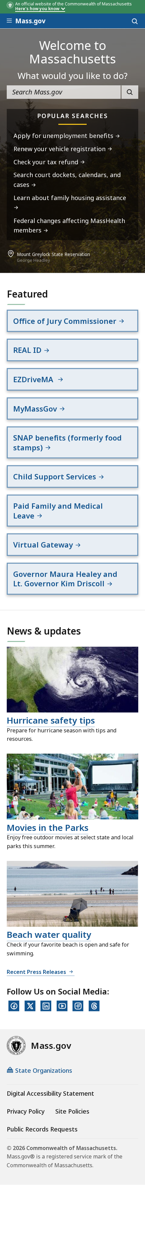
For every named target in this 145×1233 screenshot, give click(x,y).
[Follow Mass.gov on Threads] (94, 1006)
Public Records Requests (42, 1129)
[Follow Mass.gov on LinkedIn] (45, 1006)
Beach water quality (49, 934)
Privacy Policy (26, 1111)
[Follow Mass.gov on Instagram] (77, 1006)
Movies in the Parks (47, 827)
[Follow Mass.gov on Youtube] (62, 1006)
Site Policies (72, 1111)
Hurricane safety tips (51, 720)
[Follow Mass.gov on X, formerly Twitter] (30, 1006)
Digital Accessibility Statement (50, 1093)
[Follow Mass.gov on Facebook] (13, 1006)
